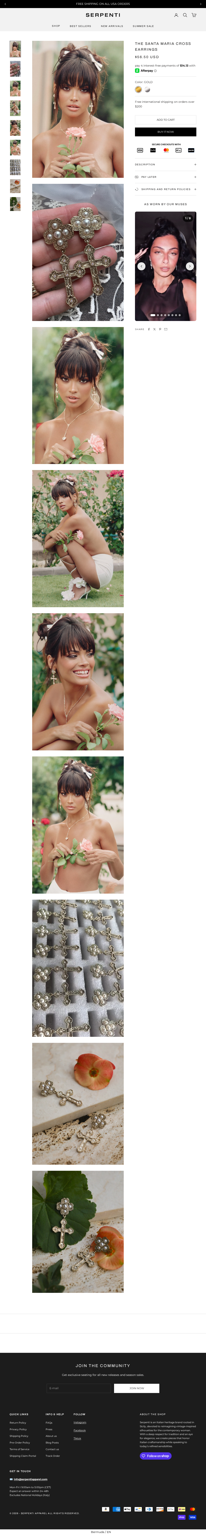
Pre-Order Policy (20, 1442)
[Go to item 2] (15, 69)
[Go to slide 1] (152, 315)
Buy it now (166, 131)
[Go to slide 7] (176, 315)
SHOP (56, 26)
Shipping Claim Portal (23, 1455)
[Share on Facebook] (148, 329)
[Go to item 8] (15, 186)
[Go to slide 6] (172, 315)
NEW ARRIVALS (112, 26)
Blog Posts (52, 1442)
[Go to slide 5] (169, 315)
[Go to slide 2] (158, 315)
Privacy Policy (18, 1429)
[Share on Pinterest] (160, 329)
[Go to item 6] (15, 147)
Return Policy (18, 1422)
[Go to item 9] (15, 204)
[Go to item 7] (15, 167)
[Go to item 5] (15, 128)
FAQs (49, 1422)
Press (49, 1429)
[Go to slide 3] (162, 315)
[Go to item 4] (15, 108)
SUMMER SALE (143, 26)
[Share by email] (165, 329)
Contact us (52, 1449)
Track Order (53, 1455)
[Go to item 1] (15, 49)
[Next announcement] (201, 4)
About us (51, 1435)
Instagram (80, 1422)
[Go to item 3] (15, 88)
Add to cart (166, 119)
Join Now (137, 1388)
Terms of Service (19, 1449)
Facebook (80, 1430)
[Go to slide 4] (165, 315)
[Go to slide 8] (180, 315)
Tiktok (77, 1438)
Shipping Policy (19, 1435)
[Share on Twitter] (154, 329)
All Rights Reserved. (64, 1513)
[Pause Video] (166, 266)
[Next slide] (190, 266)
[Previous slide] (141, 266)
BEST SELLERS (80, 26)
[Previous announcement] (5, 4)
